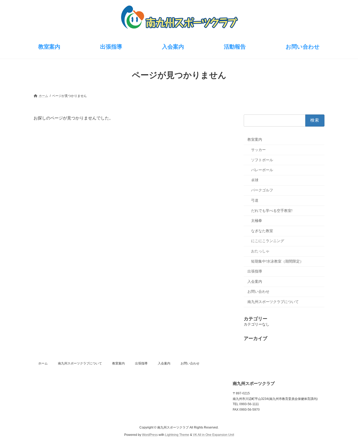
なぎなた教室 (262, 230)
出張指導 (254, 271)
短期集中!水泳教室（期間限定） (277, 261)
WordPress (150, 435)
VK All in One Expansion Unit (213, 435)
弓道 (254, 200)
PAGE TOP (344, 426)
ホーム (43, 363)
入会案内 (254, 281)
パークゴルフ (262, 190)
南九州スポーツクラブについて (273, 301)
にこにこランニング (267, 241)
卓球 (254, 180)
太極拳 (256, 220)
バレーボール (262, 170)
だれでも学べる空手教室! (271, 210)
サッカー (258, 150)
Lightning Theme (177, 435)
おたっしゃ (260, 251)
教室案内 (254, 139)
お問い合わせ (258, 291)
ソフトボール (262, 160)
